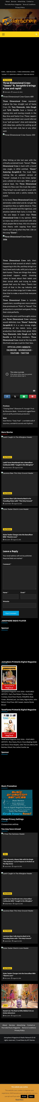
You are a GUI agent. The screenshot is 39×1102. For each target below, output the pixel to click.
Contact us (30, 1)
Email (23, 592)
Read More (19, 1099)
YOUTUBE (14, 353)
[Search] (36, 34)
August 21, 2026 (17, 1016)
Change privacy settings (9, 824)
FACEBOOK (12, 350)
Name (5, 592)
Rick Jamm (8, 92)
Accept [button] (24, 1096)
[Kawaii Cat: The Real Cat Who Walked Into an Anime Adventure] (19, 996)
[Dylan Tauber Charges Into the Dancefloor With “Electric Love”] (19, 520)
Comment (7, 564)
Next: (19, 421)
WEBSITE (26, 347)
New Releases (7, 80)
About (8, 1)
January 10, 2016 (17, 92)
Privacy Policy (20, 7)
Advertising (21, 1)
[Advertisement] (19, 52)
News (5, 854)
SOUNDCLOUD (24, 350)
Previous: (19, 410)
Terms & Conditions (29, 4)
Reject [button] (31, 1096)
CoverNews (20, 1040)
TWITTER (25, 353)
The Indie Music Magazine (13, 4)
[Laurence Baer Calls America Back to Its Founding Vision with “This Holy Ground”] (19, 484)
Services (13, 1)
